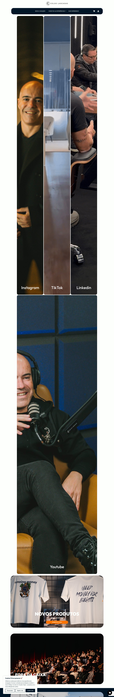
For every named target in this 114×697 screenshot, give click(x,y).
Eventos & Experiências (57, 11)
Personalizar (10, 690)
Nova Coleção (40, 11)
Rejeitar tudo (20, 690)
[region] (20, 685)
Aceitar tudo (30, 690)
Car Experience (73, 11)
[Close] (36, 676)
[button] (11, 601)
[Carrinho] (94, 11)
